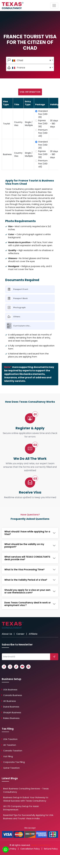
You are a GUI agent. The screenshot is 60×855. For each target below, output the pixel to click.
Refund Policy (51, 848)
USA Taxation (10, 739)
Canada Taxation (12, 750)
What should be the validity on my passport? (24, 545)
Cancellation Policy (30, 848)
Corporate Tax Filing (14, 762)
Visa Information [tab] (30, 91)
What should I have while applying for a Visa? (27, 533)
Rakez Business (11, 718)
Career (20, 634)
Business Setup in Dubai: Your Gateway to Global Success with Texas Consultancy (25, 799)
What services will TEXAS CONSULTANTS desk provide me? (27, 558)
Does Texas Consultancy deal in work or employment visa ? (27, 604)
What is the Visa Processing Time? (24, 569)
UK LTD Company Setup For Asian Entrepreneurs (21, 808)
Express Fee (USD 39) (42, 123)
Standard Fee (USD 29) (43, 114)
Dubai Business (11, 706)
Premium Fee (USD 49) (43, 132)
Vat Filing (8, 756)
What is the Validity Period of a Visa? (25, 579)
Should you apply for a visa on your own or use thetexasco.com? (27, 591)
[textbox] (30, 60)
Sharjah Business (12, 712)
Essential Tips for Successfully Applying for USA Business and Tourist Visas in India (28, 817)
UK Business (9, 701)
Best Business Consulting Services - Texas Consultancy (26, 790)
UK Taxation (9, 744)
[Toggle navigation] (54, 5)
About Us (7, 634)
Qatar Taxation (11, 767)
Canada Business (12, 695)
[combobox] (30, 60)
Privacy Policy (9, 848)
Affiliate (33, 634)
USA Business (10, 689)
